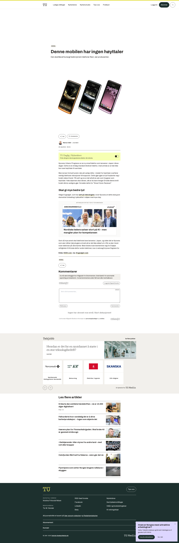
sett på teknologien (87, 195)
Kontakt (46, 528)
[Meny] (172, 4)
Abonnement (48, 522)
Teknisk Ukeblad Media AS (59, 535)
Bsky (76, 510)
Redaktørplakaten (91, 516)
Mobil (53, 46)
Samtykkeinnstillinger (115, 502)
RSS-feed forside (81, 498)
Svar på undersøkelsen (146, 537)
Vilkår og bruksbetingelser (116, 506)
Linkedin (78, 506)
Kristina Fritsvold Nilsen (52, 501)
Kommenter (74, 136)
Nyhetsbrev (111, 498)
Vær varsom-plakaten (72, 516)
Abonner (164, 5)
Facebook (79, 502)
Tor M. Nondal (48, 508)
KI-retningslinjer (113, 510)
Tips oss (131, 489)
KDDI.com (68, 253)
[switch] (117, 156)
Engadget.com (82, 253)
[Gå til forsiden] (45, 4)
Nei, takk (160, 537)
